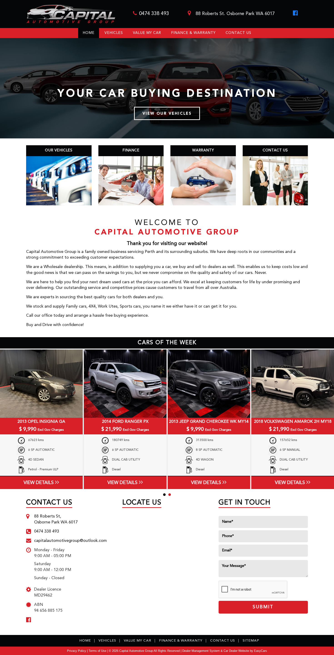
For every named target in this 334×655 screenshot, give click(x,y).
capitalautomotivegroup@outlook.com (70, 541)
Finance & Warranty (193, 33)
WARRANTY (203, 150)
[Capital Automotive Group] (70, 14)
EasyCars (260, 650)
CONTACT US (275, 150)
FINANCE (131, 150)
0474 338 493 (154, 13)
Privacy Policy (77, 650)
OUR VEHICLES (58, 150)
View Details (39, 483)
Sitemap (251, 640)
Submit (263, 607)
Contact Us (238, 33)
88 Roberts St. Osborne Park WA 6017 (234, 14)
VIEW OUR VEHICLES (167, 114)
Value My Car (147, 33)
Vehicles (114, 33)
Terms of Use (98, 650)
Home (89, 33)
